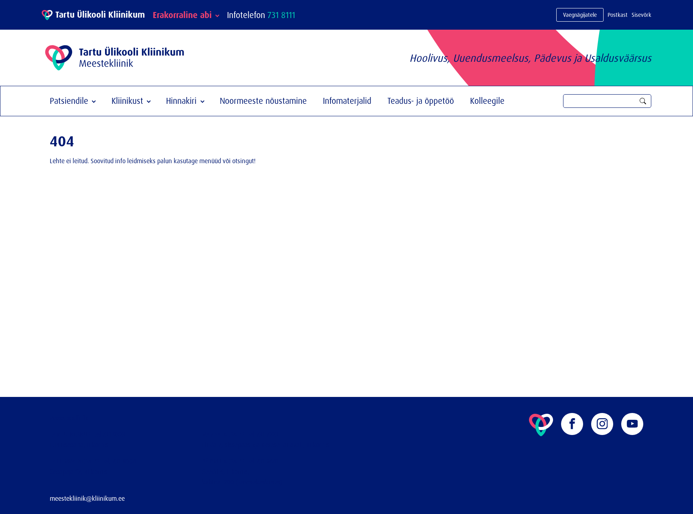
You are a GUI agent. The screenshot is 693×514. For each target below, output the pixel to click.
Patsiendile (69, 100)
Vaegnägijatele (580, 14)
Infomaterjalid (347, 100)
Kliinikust (127, 100)
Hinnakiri (181, 100)
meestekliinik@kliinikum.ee (87, 498)
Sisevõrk (641, 14)
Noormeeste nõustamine (263, 100)
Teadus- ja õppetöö (420, 100)
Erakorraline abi (182, 15)
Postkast (618, 14)
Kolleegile (487, 100)
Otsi (643, 101)
